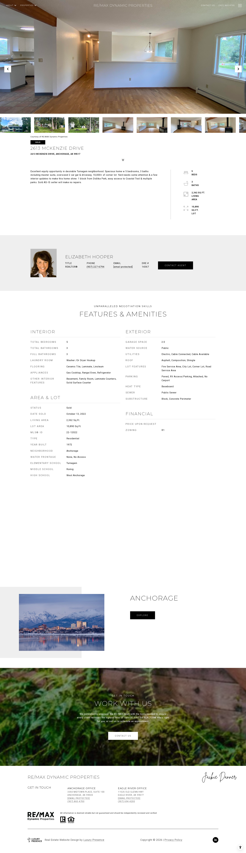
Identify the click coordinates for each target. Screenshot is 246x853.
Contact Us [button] (123, 736)
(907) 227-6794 (95, 266)
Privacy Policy (173, 839)
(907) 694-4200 (126, 801)
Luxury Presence (93, 839)
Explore (142, 615)
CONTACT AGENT (175, 265)
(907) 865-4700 (75, 801)
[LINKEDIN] (215, 840)
